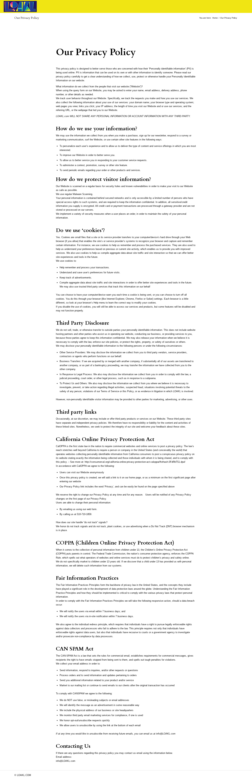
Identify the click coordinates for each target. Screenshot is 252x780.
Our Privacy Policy (26, 18)
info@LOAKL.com (165, 733)
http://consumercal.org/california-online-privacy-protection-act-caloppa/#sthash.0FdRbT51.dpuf (135, 461)
